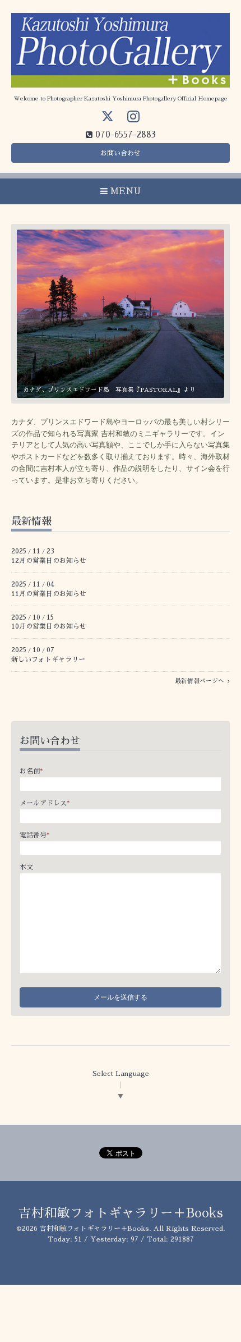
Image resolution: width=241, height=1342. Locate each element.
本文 (26, 867)
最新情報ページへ (201, 681)
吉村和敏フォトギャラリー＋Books (120, 1213)
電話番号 (34, 835)
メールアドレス (44, 803)
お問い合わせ (120, 153)
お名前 (31, 771)
